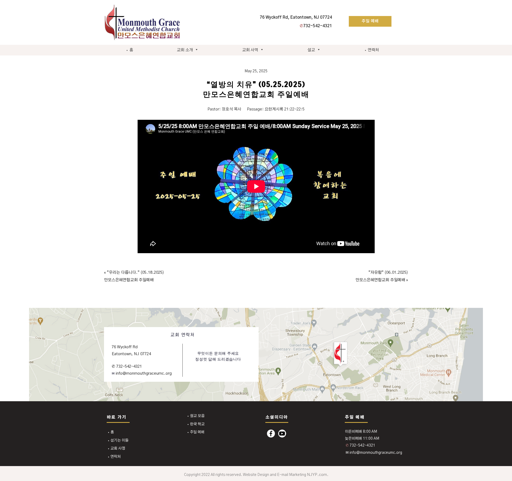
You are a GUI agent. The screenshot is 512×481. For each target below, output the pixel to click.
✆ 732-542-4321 (127, 366)
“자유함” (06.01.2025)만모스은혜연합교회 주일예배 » (381, 276)
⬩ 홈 (129, 50)
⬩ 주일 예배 (196, 432)
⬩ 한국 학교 (196, 424)
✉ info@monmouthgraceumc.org (374, 453)
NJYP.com (317, 475)
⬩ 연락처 (371, 50)
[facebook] (271, 433)
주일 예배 (370, 21)
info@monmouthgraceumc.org (143, 373)
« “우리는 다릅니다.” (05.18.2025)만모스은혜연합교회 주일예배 (134, 276)
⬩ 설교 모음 (196, 416)
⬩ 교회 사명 (116, 448)
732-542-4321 (316, 26)
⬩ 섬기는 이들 (118, 440)
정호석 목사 (231, 109)
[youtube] (282, 433)
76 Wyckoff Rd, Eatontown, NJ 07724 (296, 17)
